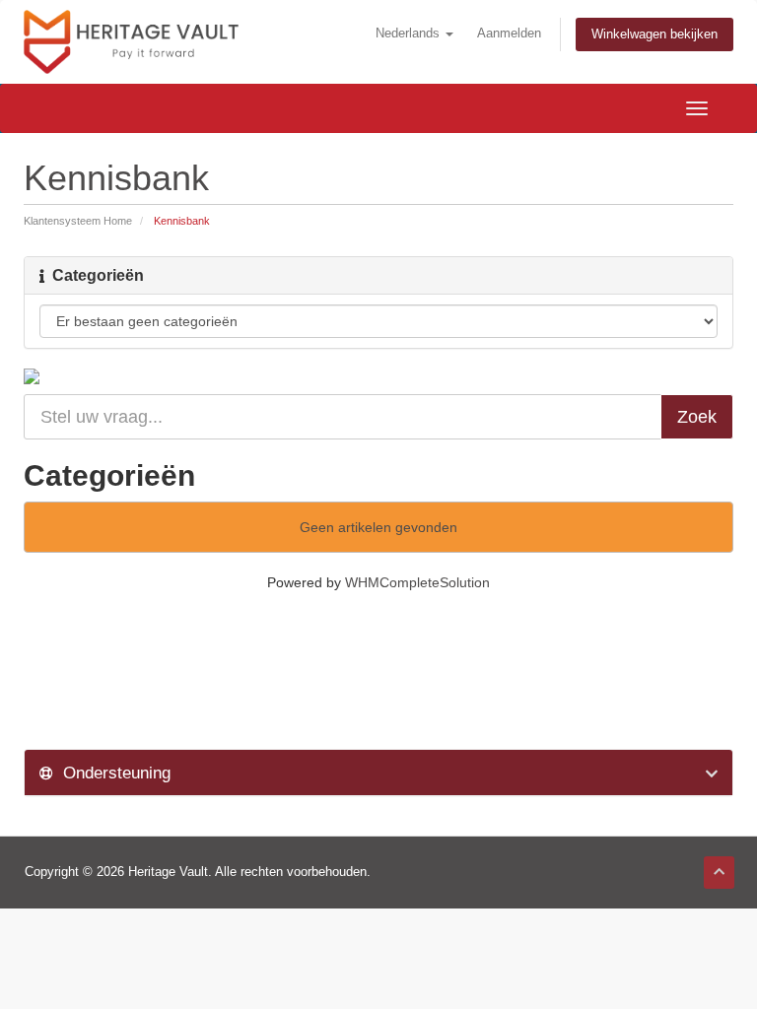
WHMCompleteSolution (417, 582)
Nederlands (410, 33)
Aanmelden (509, 33)
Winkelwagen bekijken (654, 34)
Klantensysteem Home (78, 221)
